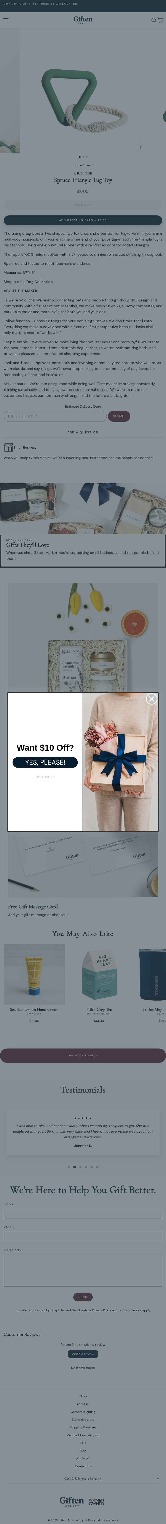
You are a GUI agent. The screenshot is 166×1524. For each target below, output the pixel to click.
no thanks (45, 777)
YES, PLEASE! (45, 762)
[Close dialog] (152, 699)
